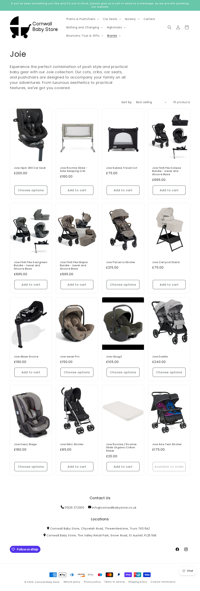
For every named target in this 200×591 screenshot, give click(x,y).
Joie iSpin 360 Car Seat (30, 168)
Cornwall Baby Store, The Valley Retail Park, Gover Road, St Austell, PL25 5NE (101, 535)
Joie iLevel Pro (70, 356)
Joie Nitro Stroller (72, 444)
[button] (82, 19)
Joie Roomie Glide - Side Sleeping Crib (73, 169)
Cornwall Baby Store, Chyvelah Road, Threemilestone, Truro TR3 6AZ (100, 529)
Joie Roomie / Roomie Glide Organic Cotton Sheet (121, 448)
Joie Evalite (160, 356)
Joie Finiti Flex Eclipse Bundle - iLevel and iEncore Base (166, 171)
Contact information (163, 581)
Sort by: (126, 102)
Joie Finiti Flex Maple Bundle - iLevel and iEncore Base (74, 266)
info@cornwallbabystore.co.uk (114, 508)
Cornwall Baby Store (47, 582)
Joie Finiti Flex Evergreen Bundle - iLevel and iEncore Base (30, 266)
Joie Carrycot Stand (165, 262)
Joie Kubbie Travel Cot (121, 168)
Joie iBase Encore (26, 356)
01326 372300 (74, 508)
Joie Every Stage (25, 444)
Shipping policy (137, 581)
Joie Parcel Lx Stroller (120, 262)
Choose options (31, 190)
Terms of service (114, 581)
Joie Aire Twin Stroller (167, 444)
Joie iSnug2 (114, 356)
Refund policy (72, 581)
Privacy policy (92, 581)
